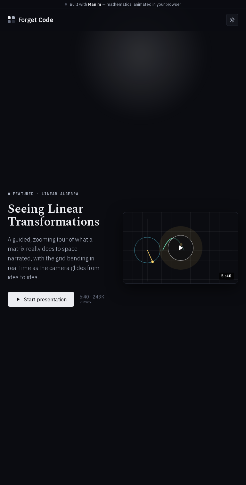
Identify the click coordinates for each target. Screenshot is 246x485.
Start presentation (45, 299)
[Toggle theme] (232, 20)
